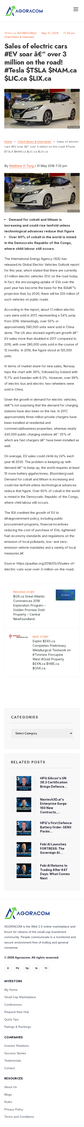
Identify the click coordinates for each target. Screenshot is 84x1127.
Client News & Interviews (19, 37)
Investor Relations (16, 1045)
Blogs (8, 1094)
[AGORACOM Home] (27, 913)
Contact (9, 1068)
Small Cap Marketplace (20, 997)
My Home (10, 989)
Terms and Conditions (19, 1116)
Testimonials (12, 1060)
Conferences (13, 1004)
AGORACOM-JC (27, 33)
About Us (10, 1087)
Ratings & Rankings (17, 1026)
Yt (46, 968)
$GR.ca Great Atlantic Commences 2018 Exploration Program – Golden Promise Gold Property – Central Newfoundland (29, 605)
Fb (17, 968)
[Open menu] (76, 9)
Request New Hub (16, 1012)
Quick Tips (11, 1019)
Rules (8, 1102)
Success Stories (15, 1053)
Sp (27, 968)
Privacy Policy (13, 1109)
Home (8, 141)
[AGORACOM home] (23, 11)
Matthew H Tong (21, 166)
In (36, 968)
